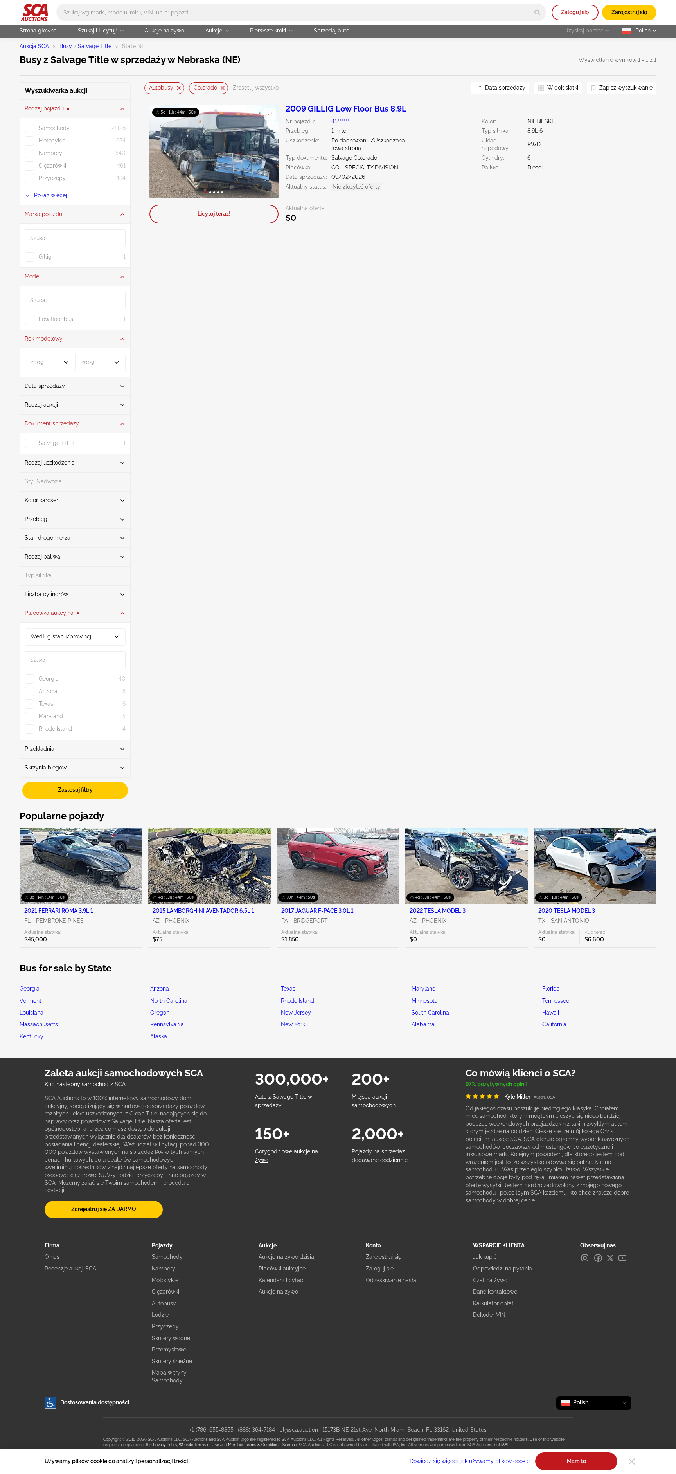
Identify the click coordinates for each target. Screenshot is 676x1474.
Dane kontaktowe (495, 1291)
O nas (52, 1257)
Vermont (30, 1001)
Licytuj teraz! (214, 214)
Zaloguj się (575, 12)
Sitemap (289, 1445)
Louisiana (31, 1012)
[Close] (631, 1461)
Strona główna (38, 30)
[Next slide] (455, 88)
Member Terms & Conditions (254, 1445)
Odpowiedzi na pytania (502, 1268)
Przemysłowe (169, 1349)
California (554, 1024)
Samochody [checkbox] (54, 128)
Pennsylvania (167, 1024)
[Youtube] (622, 1258)
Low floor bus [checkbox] (56, 319)
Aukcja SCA (34, 46)
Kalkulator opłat (493, 1303)
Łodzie (160, 1315)
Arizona (159, 989)
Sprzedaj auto (331, 30)
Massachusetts (39, 1024)
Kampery (163, 1268)
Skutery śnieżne (172, 1361)
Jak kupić (485, 1257)
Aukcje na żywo (164, 30)
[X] (610, 1258)
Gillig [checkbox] (45, 257)
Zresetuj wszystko (256, 88)
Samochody (167, 1257)
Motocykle (165, 1280)
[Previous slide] (150, 88)
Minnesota (425, 1001)
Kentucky (31, 1036)
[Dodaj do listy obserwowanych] (270, 114)
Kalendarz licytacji (282, 1280)
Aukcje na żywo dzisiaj (287, 1257)
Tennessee (555, 1001)
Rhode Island (297, 1001)
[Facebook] (598, 1258)
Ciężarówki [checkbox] (52, 165)
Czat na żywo (490, 1280)
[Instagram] (585, 1258)
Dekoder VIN (489, 1315)
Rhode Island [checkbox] (55, 729)
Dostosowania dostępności (94, 1402)
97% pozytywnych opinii (496, 1084)
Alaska (158, 1036)
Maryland (424, 989)
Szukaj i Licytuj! (97, 30)
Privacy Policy (165, 1445)
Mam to (576, 1461)
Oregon (159, 1012)
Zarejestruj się (629, 12)
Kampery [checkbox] (50, 153)
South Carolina (430, 1012)
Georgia (30, 989)
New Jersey (296, 1012)
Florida (551, 989)
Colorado (205, 88)
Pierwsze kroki (268, 30)
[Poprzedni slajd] (163, 151)
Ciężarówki (165, 1291)
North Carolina (168, 1001)
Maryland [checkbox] (51, 716)
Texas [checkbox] (46, 704)
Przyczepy (165, 1326)
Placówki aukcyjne (282, 1268)
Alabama (423, 1024)
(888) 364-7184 (256, 1430)
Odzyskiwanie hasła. (391, 1280)
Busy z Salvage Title (85, 46)
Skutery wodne (171, 1338)
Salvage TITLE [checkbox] (57, 443)
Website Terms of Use (199, 1445)
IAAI (504, 1445)
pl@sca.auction (298, 1430)
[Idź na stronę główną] (34, 12)
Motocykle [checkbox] (52, 140)
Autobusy (161, 88)
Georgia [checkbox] (49, 679)
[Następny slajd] (264, 151)
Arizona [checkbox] (48, 691)
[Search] (537, 12)
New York (293, 1024)
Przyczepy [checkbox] (52, 178)
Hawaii (550, 1012)
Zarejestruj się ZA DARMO (103, 1209)
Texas (288, 989)
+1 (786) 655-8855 (211, 1430)
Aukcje (213, 30)
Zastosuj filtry (75, 790)
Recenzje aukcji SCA (70, 1268)
